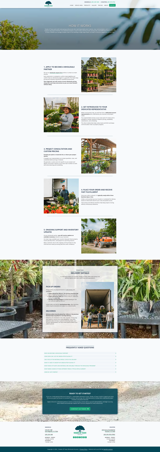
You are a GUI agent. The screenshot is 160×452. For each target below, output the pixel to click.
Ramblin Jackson (108, 449)
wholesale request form (56, 72)
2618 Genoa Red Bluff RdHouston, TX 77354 (108, 430)
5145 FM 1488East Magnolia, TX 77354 (51, 430)
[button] (80, 353)
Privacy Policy (83, 449)
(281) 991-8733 (111, 2)
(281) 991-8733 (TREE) (109, 434)
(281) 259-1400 (95, 2)
